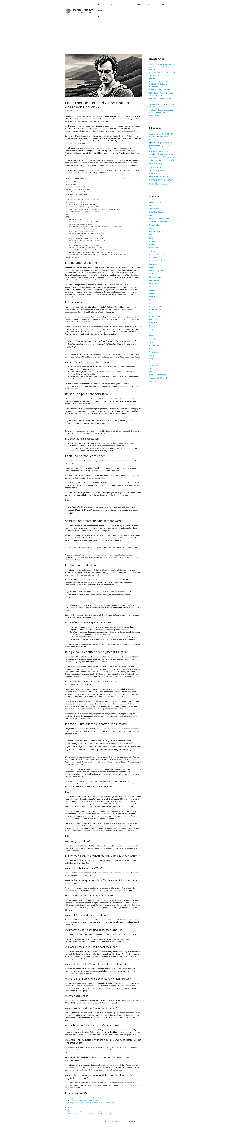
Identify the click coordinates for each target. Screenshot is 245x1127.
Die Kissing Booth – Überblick (160, 90)
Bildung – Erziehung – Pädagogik (161, 218)
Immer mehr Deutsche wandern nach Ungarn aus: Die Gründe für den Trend (161, 66)
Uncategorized (154, 352)
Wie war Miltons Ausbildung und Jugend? (83, 229)
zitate (69, 1110)
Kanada (168, 146)
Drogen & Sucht (155, 225)
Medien (152, 293)
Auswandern (154, 209)
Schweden (166, 157)
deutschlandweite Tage (158, 222)
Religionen (153, 323)
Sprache (151, 5)
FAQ (67, 217)
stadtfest (161, 164)
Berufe (152, 215)
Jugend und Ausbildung (74, 182)
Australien (159, 134)
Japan (164, 146)
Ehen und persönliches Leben (77, 194)
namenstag (165, 148)
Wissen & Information (157, 375)
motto (157, 149)
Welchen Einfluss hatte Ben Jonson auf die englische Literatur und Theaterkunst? (97, 250)
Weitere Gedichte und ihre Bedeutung (82, 187)
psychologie (154, 154)
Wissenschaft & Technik (158, 378)
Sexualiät (152, 326)
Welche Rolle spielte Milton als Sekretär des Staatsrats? (88, 238)
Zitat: (70, 197)
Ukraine (168, 171)
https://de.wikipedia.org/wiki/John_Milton (85, 1098)
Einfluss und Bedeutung (75, 202)
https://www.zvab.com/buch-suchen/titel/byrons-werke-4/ (92, 1103)
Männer (152, 290)
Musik (151, 300)
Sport (151, 332)
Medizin (152, 296)
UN (150, 349)
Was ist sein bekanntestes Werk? (80, 224)
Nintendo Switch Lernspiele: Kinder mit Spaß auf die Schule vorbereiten (162, 84)
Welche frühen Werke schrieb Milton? (82, 231)
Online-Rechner (155, 309)
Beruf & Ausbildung (156, 212)
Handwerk (153, 257)
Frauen (152, 244)
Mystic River (154, 116)
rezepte (170, 154)
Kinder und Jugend (156, 274)
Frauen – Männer (155, 248)
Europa (151, 139)
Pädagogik (163, 154)
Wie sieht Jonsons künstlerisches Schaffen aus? (85, 247)
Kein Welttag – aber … (157, 270)
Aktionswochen (155, 202)
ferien (156, 139)
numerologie (153, 151)
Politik (151, 313)
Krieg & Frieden (155, 283)
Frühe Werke (71, 184)
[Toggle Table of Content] (124, 178)
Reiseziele (101, 5)
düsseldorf (169, 136)
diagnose (163, 137)
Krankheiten (154, 280)
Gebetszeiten (154, 251)
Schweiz (172, 157)
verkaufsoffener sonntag (160, 176)
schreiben (158, 157)
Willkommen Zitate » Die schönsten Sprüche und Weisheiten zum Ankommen (91, 1114)
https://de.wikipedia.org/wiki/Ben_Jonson (85, 1100)
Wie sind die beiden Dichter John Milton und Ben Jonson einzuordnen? (93, 252)
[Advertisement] (122, 35)
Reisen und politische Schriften (77, 189)
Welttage (163, 5)
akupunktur (152, 134)
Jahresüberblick (155, 264)
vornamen (154, 179)
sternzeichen (156, 167)
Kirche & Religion (155, 277)
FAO (150, 235)
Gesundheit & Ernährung (158, 254)
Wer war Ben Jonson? (76, 243)
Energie (152, 228)
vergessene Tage (155, 365)
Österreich (165, 184)
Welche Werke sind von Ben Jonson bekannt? (84, 245)
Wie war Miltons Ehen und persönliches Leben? (85, 236)
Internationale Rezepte (119, 5)
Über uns (101, 10)
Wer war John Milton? (76, 219)
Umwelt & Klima (136, 5)
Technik (152, 339)
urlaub (152, 173)
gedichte (154, 142)
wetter (171, 179)
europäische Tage (156, 231)
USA (157, 174)
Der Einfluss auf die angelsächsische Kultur (84, 204)
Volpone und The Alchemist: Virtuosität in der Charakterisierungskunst (93, 209)
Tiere (151, 342)
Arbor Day (153, 205)
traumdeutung (157, 170)
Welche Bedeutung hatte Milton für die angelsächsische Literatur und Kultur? (95, 226)
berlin (164, 134)
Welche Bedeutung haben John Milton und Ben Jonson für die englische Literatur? (97, 254)
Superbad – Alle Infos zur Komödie (162, 72)
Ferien (151, 238)
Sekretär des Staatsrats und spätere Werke (82, 199)
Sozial (151, 329)
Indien (172, 143)
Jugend (152, 267)
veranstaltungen (168, 174)
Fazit (68, 214)
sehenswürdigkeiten (158, 160)
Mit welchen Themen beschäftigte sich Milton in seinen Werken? (91, 222)
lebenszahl (152, 149)
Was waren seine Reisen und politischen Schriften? (86, 233)
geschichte (164, 142)
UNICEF (152, 358)
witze (151, 183)
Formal (152, 241)
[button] (99, 16)
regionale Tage (155, 316)
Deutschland (154, 136)
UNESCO (152, 355)
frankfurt (162, 139)
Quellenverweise (72, 257)
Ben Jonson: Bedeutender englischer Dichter (83, 207)
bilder (170, 133)
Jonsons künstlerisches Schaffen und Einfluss (83, 212)
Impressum (122, 1122)
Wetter (152, 368)
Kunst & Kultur (154, 287)
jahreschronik (155, 145)
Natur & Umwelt (155, 306)
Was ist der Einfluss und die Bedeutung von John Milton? (88, 240)
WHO (151, 371)
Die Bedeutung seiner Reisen (79, 192)
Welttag (164, 180)
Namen (152, 303)
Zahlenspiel (153, 381)
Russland (152, 157)
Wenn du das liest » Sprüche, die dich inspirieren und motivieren (87, 1112)
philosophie (162, 151)
